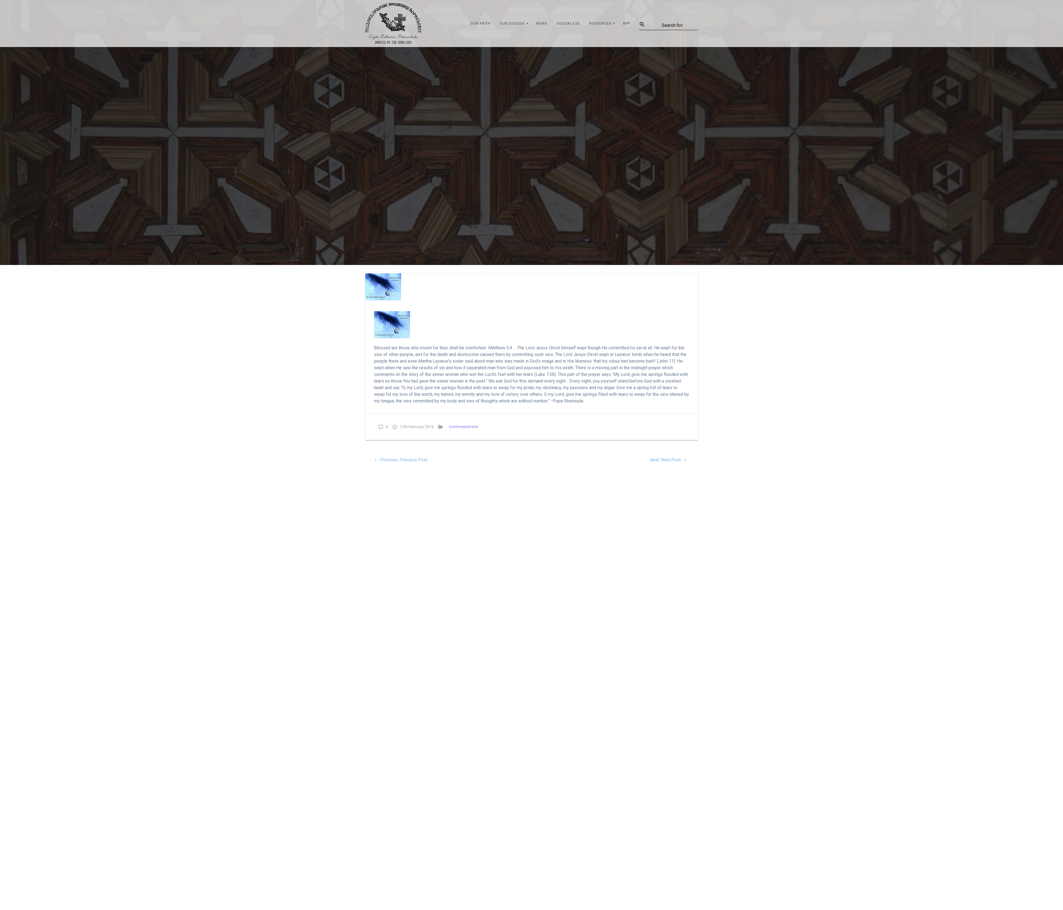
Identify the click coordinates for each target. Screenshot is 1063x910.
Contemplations (464, 427)
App (626, 23)
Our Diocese (512, 23)
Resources (600, 23)
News (541, 23)
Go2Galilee (568, 23)
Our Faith (481, 23)
